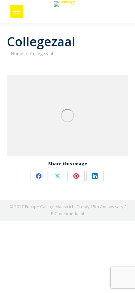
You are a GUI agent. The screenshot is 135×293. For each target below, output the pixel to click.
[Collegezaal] (67, 115)
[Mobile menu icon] (16, 11)
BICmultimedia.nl (67, 214)
